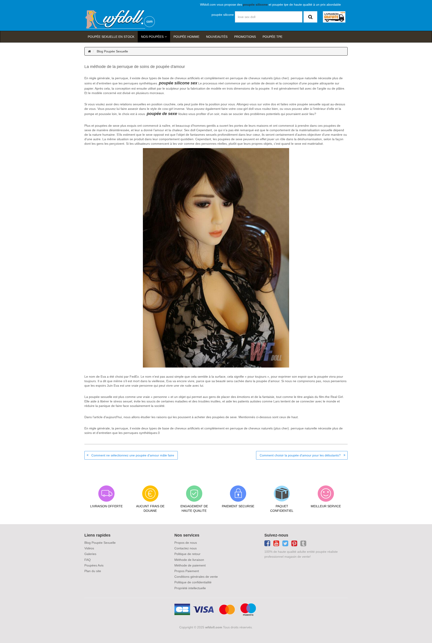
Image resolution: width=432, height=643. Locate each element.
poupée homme (186, 36)
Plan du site (92, 571)
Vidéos (89, 548)
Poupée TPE (272, 36)
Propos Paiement (186, 571)
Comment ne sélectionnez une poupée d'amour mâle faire (132, 455)
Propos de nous (185, 542)
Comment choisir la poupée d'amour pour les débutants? (300, 455)
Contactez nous (185, 548)
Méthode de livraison (189, 560)
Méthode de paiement (190, 565)
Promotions (245, 36)
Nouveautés (216, 36)
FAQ (87, 560)
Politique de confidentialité (193, 582)
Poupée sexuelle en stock (111, 36)
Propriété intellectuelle (190, 588)
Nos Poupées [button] (152, 36)
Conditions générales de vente (196, 576)
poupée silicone (223, 14)
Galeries (90, 554)
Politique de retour (187, 554)
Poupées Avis (94, 565)
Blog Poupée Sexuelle (112, 51)
